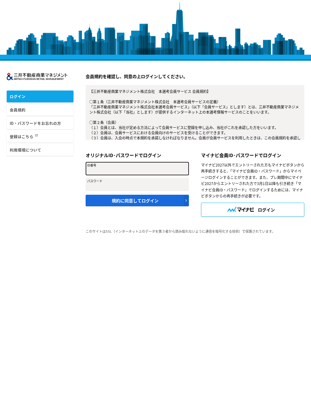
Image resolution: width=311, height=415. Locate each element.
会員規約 (18, 110)
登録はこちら (24, 136)
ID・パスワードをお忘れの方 (35, 123)
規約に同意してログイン (135, 200)
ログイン (18, 96)
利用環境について (25, 150)
